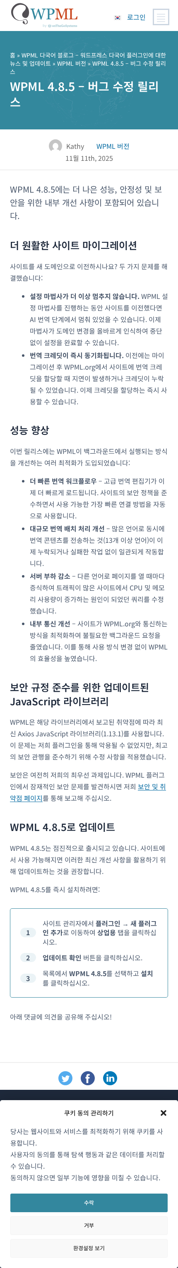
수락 (89, 1202)
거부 (89, 1225)
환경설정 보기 (89, 1248)
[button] (163, 1113)
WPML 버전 (71, 63)
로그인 (136, 17)
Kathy (75, 146)
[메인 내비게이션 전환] (161, 17)
